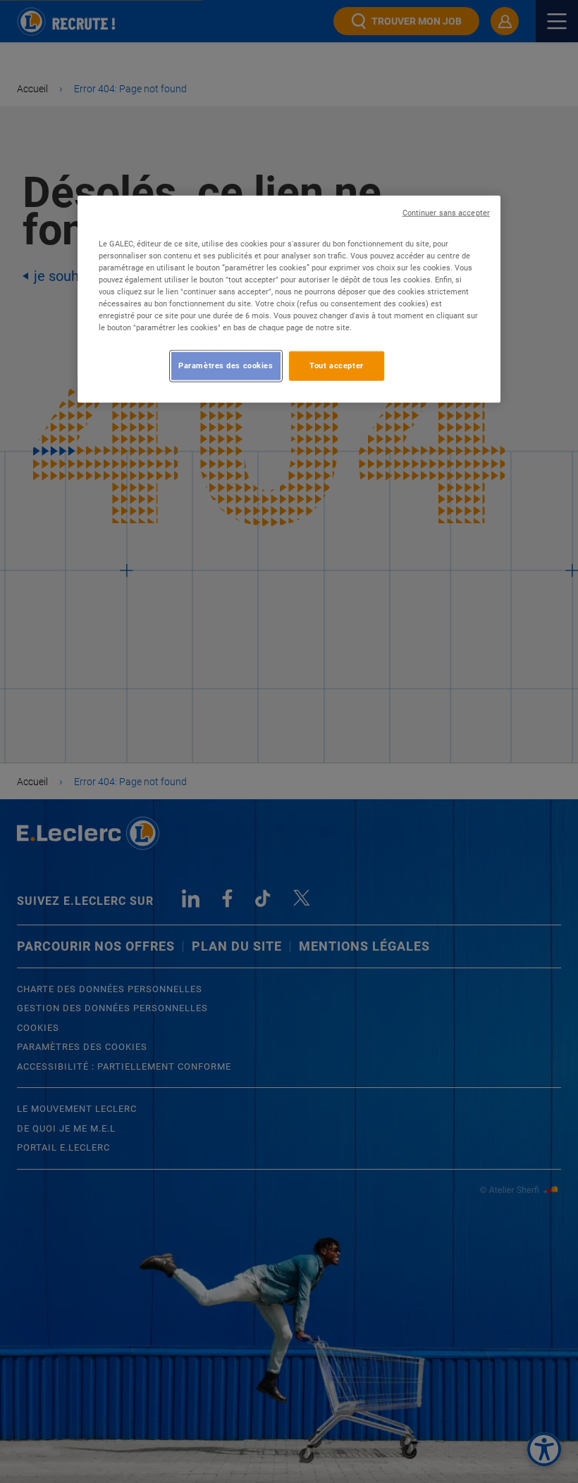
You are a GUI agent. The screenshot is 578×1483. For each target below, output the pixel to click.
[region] (289, 299)
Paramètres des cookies (225, 365)
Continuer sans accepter (446, 213)
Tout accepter (336, 365)
